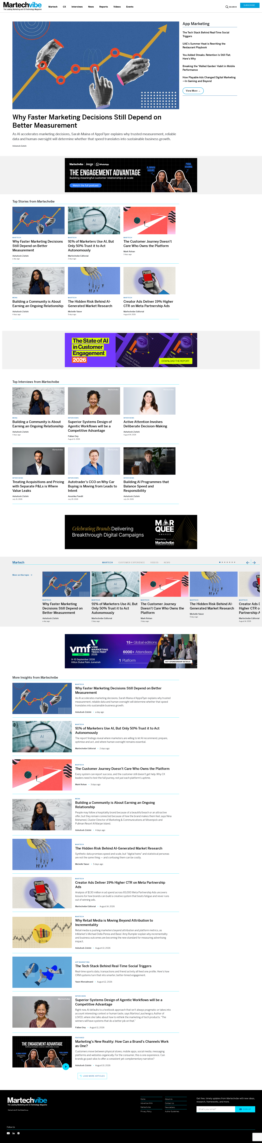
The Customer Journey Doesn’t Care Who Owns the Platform (162, 608)
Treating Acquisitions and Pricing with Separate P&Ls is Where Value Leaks (38, 486)
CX (64, 6)
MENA (14, 298)
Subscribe (249, 5)
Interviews (77, 6)
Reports (103, 6)
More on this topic (20, 575)
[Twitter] (10, 1133)
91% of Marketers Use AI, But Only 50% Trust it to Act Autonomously (91, 245)
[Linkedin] (15, 1133)
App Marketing (82, 962)
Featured (79, 1038)
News (91, 6)
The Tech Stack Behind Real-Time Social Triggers (113, 966)
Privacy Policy (146, 1111)
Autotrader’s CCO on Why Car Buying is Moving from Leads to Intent (92, 486)
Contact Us (169, 1103)
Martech (52, 6)
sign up (247, 1109)
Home (143, 1099)
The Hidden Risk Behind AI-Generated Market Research (118, 848)
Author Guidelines (172, 1111)
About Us (168, 1099)
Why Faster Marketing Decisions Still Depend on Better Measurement (37, 245)
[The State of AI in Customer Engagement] (131, 349)
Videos (117, 6)
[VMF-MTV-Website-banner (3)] (131, 650)
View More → (193, 90)
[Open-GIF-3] (131, 531)
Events (129, 6)
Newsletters (170, 1107)
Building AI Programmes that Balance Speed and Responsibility (146, 486)
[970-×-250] (131, 175)
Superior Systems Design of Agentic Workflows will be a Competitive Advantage (90, 426)
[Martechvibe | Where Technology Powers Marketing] (23, 6)
